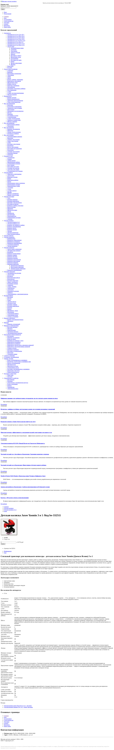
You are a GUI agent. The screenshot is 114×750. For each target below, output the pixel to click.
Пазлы (9, 211)
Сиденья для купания (13, 151)
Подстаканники (11, 90)
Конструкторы (11, 207)
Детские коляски (9, 220)
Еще (5, 552)
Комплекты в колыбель (14, 342)
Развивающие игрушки (14, 217)
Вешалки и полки (12, 177)
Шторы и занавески (13, 193)
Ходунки (9, 376)
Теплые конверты (12, 246)
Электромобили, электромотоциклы (17, 294)
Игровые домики (12, 304)
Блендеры (10, 105)
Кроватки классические (14, 259)
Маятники (10, 130)
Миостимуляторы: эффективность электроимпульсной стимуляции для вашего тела (26, 432)
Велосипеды (10, 279)
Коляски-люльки (12, 229)
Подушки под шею (16, 60)
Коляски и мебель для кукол (15, 205)
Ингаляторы (10, 379)
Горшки (9, 159)
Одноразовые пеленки (13, 163)
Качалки (9, 307)
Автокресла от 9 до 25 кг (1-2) (15, 43)
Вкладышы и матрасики (14, 73)
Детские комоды (8, 235)
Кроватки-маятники (13, 264)
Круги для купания (12, 147)
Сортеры (9, 219)
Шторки (13, 64)
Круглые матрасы (12, 327)
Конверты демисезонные (14, 240)
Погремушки (11, 214)
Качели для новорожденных (15, 319)
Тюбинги (10, 292)
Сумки (9, 91)
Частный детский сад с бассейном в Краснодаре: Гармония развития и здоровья (25, 454)
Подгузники (10, 165)
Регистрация (7, 13)
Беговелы (10, 276)
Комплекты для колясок (14, 81)
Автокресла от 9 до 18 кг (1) (15, 42)
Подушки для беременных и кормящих (18, 369)
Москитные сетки (16, 57)
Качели (9, 309)
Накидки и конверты (13, 85)
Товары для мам (8, 358)
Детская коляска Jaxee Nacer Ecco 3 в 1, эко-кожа (18, 705)
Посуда (9, 112)
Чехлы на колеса (12, 94)
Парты (9, 181)
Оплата (6, 24)
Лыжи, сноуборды (12, 282)
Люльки (9, 231)
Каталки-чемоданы (12, 280)
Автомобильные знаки (17, 48)
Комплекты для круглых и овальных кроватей (20, 345)
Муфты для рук (11, 84)
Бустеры (9, 67)
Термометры (10, 387)
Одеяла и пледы (11, 348)
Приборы (10, 114)
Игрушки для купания (13, 144)
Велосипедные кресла (13, 277)
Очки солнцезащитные (13, 102)
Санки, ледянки (11, 286)
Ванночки (10, 138)
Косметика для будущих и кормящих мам (19, 361)
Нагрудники (10, 109)
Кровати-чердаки (12, 256)
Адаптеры (13, 49)
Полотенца (10, 126)
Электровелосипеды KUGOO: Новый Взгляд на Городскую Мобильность (23, 443)
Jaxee (5, 511)
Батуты (9, 298)
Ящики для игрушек (13, 195)
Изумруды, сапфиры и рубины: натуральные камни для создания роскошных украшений (28, 409)
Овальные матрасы (12, 331)
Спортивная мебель (13, 313)
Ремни (12, 61)
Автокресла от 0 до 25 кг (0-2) (15, 37)
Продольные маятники (17, 267)
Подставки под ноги (13, 166)
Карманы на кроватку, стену (15, 340)
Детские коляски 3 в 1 (13, 223)
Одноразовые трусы (13, 367)
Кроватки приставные (13, 261)
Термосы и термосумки (14, 120)
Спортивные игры (12, 315)
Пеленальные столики (13, 184)
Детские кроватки (9, 247)
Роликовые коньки (12, 283)
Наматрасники (11, 330)
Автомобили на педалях (14, 273)
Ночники (10, 381)
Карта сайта (7, 27)
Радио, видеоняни (12, 384)
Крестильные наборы (13, 124)
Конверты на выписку (13, 241)
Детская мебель (8, 172)
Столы (9, 189)
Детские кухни (11, 303)
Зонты (9, 78)
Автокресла (7, 33)
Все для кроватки (9, 127)
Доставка (6, 22)
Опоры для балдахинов (14, 132)
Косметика (10, 145)
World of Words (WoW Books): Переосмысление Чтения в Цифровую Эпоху (23, 476)
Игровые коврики (12, 199)
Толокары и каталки (13, 291)
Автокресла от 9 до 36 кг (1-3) (15, 45)
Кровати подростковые (14, 253)
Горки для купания (12, 141)
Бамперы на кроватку (13, 337)
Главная (6, 16)
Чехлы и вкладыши (16, 63)
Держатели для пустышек (14, 108)
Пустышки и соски (12, 115)
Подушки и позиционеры (14, 351)
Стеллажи (10, 187)
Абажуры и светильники (14, 174)
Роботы (9, 385)
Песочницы (10, 312)
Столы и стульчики (12, 316)
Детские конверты (9, 237)
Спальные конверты (13, 244)
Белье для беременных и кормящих (17, 360)
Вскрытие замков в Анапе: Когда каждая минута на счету (18, 421)
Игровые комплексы (13, 201)
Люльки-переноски (12, 232)
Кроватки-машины (12, 262)
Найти (2, 9)
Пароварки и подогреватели (15, 111)
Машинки (10, 208)
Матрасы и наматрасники (11, 325)
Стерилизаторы (11, 117)
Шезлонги (10, 321)
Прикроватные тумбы (13, 186)
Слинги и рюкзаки (9, 355)
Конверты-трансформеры (14, 243)
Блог (5, 18)
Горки (9, 300)
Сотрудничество (8, 21)
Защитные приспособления (15, 100)
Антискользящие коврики (14, 136)
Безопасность (8, 96)
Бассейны (10, 297)
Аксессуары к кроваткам (14, 249)
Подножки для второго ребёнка (16, 88)
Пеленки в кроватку (13, 349)
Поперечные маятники (17, 265)
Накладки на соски (12, 366)
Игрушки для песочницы (14, 202)
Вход (5, 12)
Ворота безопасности (13, 99)
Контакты (7, 25)
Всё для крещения (9, 123)
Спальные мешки (12, 354)
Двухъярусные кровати (13, 250)
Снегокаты (10, 289)
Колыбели (10, 252)
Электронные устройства (11, 378)
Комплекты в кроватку (13, 343)
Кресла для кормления (13, 363)
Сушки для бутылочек (13, 118)
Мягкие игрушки (12, 210)
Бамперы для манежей (13, 324)
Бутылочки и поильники (14, 106)
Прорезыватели (11, 216)
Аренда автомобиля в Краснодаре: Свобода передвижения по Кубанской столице (25, 487)
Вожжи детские (11, 97)
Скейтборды (10, 288)
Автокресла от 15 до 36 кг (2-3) (16, 40)
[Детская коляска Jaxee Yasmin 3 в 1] (9, 535)
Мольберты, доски (12, 310)
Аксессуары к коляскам (10, 69)
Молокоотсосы (11, 364)
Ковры (9, 178)
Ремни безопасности (13, 372)
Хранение (10, 154)
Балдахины (10, 336)
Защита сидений (15, 52)
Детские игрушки (9, 196)
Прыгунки (10, 375)
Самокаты (10, 285)
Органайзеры (14, 58)
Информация (7, 551)
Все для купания (8, 135)
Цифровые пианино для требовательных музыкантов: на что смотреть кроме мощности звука (29, 398)
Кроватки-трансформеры (14, 270)
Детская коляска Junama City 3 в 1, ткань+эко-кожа (18, 707)
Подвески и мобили (13, 133)
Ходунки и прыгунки (10, 373)
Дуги (8, 198)
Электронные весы (12, 388)
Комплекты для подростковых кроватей (18, 346)
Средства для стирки (13, 169)
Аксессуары (10, 46)
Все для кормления (9, 103)
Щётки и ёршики (12, 121)
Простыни (10, 352)
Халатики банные (12, 153)
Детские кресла (11, 301)
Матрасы (9, 328)
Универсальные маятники (18, 268)
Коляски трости (11, 228)
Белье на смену (11, 339)
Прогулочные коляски (13, 234)
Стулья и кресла (11, 190)
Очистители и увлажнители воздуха (17, 382)
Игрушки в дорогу (16, 55)
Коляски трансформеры (14, 226)
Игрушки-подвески (12, 204)
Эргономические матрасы (14, 333)
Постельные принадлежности (12, 334)
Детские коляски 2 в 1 (13, 222)
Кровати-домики (12, 255)
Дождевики (14, 51)
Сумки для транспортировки (15, 93)
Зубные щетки (11, 160)
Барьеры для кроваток (13, 129)
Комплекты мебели (12, 180)
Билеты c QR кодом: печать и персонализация (15, 497)
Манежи (6, 322)
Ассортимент (8, 19)
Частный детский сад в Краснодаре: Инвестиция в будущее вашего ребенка (23, 465)
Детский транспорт (9, 271)
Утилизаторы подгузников (15, 171)
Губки (9, 142)
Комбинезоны (11, 238)
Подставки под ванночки (14, 148)
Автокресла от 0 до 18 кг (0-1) (15, 36)
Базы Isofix (10, 66)
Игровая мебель (8, 295)
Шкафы (9, 192)
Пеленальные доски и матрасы (16, 183)
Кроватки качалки (12, 258)
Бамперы (9, 72)
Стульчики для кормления (11, 357)
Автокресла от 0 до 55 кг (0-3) (15, 39)
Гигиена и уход (8, 156)
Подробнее (4, 404)
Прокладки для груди (13, 370)
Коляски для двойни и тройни (16, 225)
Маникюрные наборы (13, 162)
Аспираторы (11, 157)
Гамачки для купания (13, 139)
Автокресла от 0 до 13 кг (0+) (15, 34)
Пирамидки (10, 213)
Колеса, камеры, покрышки (15, 79)
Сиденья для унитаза (13, 168)
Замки (9, 76)
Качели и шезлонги (9, 318)
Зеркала (13, 54)
